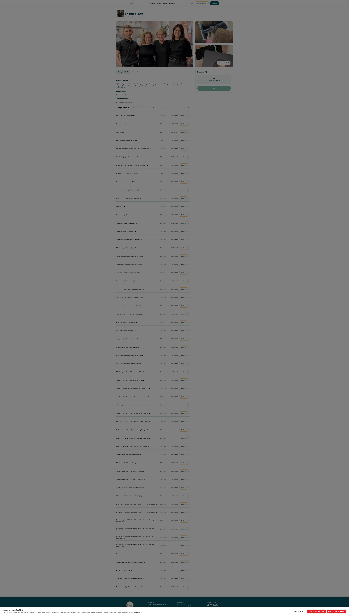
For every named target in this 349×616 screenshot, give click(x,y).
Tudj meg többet (135, 612)
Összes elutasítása (316, 611)
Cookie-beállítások (299, 611)
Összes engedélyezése (336, 611)
